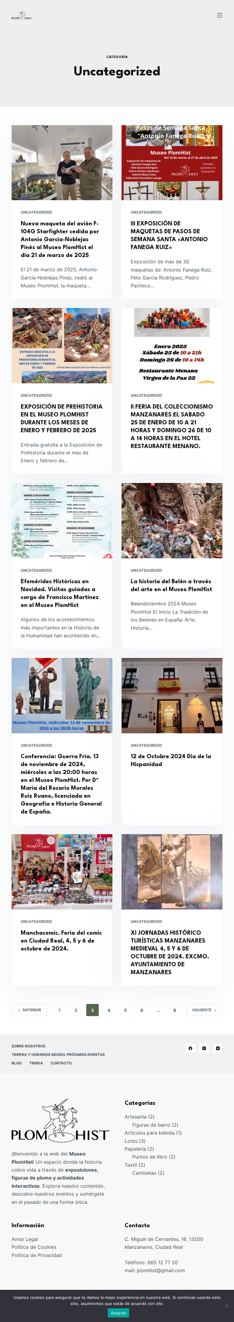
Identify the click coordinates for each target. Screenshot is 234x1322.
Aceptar (118, 1312)
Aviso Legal (25, 1239)
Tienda (36, 1063)
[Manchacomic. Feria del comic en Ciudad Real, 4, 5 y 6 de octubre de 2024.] (62, 871)
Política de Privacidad (37, 1255)
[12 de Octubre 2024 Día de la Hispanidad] (172, 695)
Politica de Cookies (34, 1247)
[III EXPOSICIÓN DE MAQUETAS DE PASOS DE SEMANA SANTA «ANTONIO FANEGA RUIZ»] (172, 162)
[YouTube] (217, 1048)
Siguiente (201, 1010)
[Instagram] (204, 1048)
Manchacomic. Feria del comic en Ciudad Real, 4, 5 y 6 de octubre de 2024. (61, 941)
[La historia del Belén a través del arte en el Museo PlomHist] (172, 520)
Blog (17, 1063)
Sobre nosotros (28, 1046)
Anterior (32, 1010)
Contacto (61, 1063)
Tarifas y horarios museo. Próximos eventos (58, 1054)
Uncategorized (36, 212)
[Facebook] (190, 1048)
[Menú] (219, 15)
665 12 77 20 (162, 1262)
